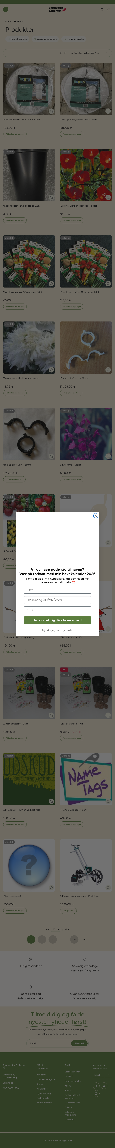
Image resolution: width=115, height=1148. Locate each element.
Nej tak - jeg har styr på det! (57, 630)
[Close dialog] (95, 515)
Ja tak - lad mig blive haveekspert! (57, 620)
